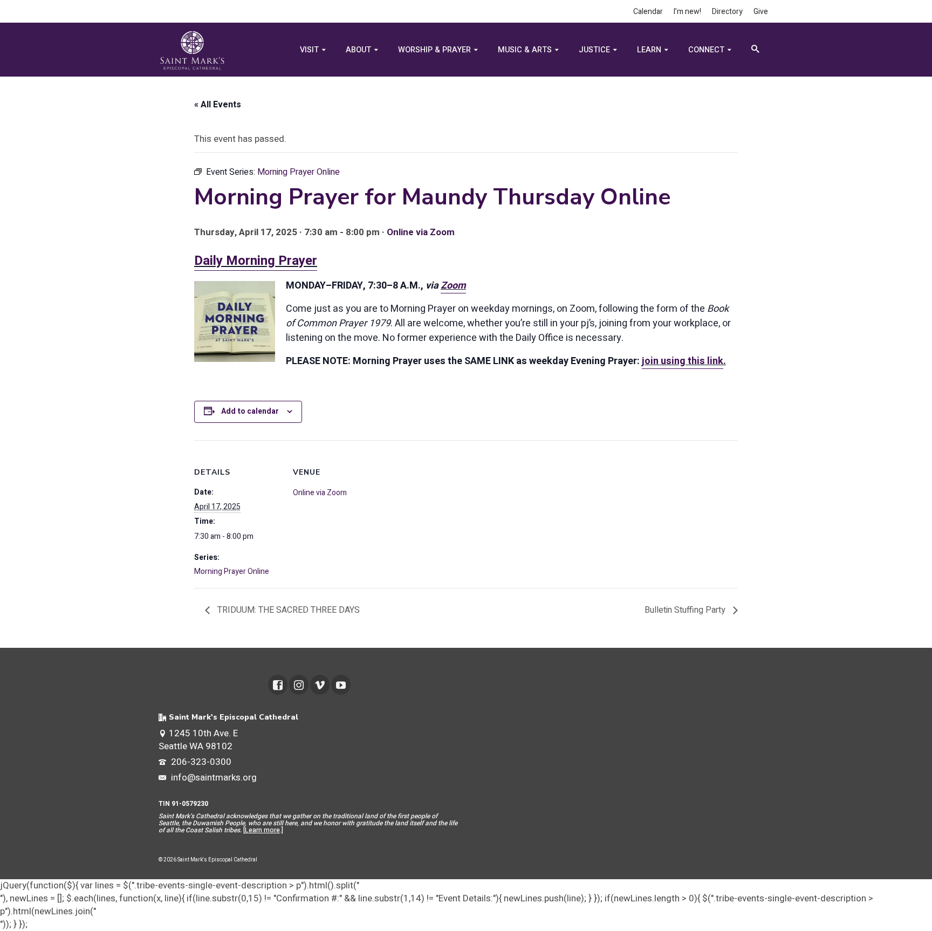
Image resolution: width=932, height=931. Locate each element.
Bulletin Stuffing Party (686, 610)
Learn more (262, 830)
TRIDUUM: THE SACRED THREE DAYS (287, 610)
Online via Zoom (421, 232)
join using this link (682, 361)
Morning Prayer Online (231, 571)
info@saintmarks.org (213, 777)
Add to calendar (250, 411)
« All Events (217, 104)
